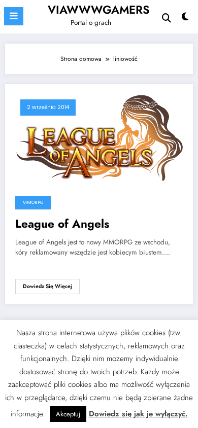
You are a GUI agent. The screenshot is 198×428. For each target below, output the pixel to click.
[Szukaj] (166, 18)
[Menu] (13, 16)
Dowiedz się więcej (47, 286)
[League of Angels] (99, 136)
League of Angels (62, 224)
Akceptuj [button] (68, 414)
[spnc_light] (185, 19)
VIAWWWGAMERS (99, 10)
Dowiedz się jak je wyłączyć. (138, 413)
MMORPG (33, 202)
